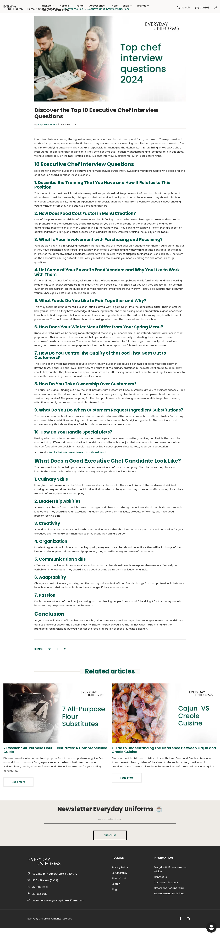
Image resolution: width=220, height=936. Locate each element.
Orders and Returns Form (169, 888)
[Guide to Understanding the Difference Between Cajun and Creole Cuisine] (164, 713)
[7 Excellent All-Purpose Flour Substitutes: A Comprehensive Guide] (55, 713)
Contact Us (160, 877)
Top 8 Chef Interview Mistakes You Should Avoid (77, 452)
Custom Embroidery (166, 882)
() (204, 7)
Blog (114, 889)
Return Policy (119, 873)
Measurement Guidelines (169, 893)
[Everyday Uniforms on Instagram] (188, 919)
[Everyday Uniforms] (13, 7)
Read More (18, 782)
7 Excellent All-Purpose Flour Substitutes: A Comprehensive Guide (55, 750)
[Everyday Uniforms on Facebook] (180, 919)
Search (116, 884)
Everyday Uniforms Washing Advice (170, 869)
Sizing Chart (119, 878)
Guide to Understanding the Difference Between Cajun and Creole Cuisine (164, 750)
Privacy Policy (120, 867)
